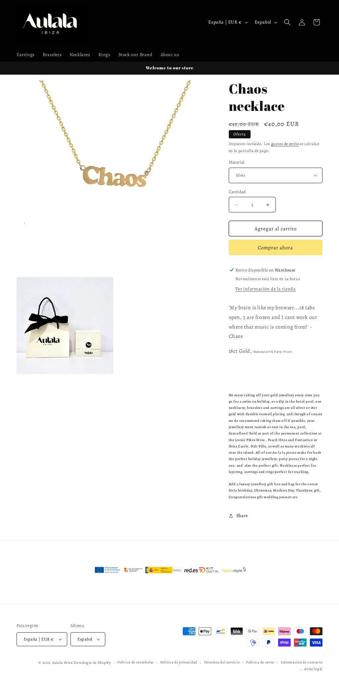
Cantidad (237, 191)
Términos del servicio (222, 662)
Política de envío (260, 662)
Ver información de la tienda (265, 289)
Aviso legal (313, 668)
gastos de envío (285, 143)
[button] (287, 22)
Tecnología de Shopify (92, 662)
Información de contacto (301, 662)
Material (237, 162)
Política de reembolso (135, 662)
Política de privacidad (178, 662)
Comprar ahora (275, 247)
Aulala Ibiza (62, 662)
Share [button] (242, 515)
